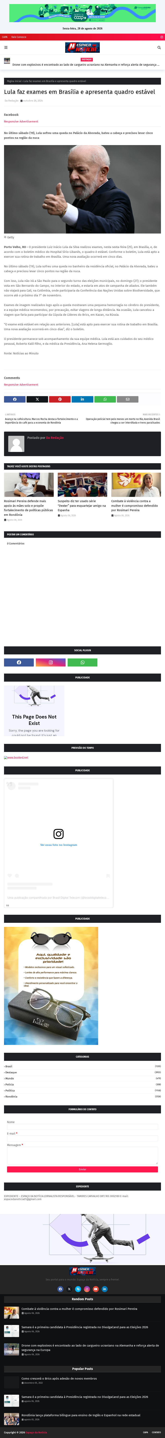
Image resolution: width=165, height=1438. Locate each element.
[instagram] (161, 37)
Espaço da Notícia (36, 1432)
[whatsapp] (82, 662)
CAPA (4, 37)
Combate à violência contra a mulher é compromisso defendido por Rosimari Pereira (134, 505)
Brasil (83, 1066)
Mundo (83, 1078)
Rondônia (83, 1096)
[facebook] (19, 662)
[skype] (78, 1289)
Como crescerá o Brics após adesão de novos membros (59, 1378)
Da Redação (12, 100)
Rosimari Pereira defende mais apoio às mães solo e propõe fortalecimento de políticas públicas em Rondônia (28, 508)
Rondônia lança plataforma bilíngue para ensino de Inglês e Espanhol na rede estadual (81, 1415)
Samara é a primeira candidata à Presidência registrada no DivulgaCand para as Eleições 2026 (85, 1327)
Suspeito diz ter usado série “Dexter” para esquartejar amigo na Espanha (82, 505)
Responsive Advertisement (21, 121)
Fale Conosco (18, 37)
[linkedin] (105, 1289)
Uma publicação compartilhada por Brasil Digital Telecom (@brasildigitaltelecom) (58, 897)
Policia (83, 1084)
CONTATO (156, 1432)
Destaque (83, 1072)
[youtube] (96, 1289)
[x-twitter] (69, 1289)
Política (83, 1090)
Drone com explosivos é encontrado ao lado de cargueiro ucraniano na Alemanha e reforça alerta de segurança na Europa (86, 65)
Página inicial (14, 81)
